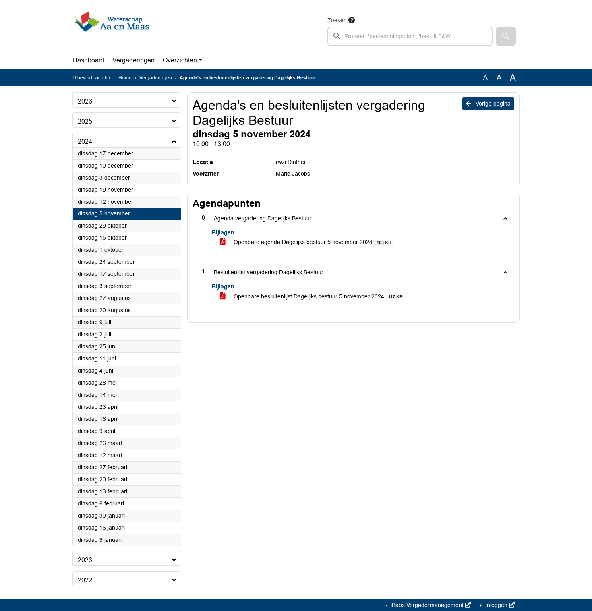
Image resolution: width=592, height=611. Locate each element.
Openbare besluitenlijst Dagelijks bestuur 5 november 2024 (317, 296)
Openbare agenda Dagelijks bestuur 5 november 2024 (311, 242)
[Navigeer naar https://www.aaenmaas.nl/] (112, 31)
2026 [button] (85, 101)
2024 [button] (85, 141)
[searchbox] (410, 36)
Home (125, 78)
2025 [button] (85, 121)
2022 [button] (85, 580)
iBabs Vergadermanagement (427, 605)
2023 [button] (85, 560)
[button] (506, 36)
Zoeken (337, 20)
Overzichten (180, 60)
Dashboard (88, 60)
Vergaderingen (133, 60)
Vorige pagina (492, 103)
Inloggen (496, 605)
